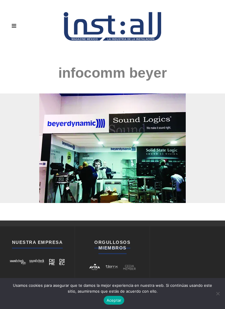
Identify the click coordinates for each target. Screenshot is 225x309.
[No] (218, 293)
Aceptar (114, 300)
